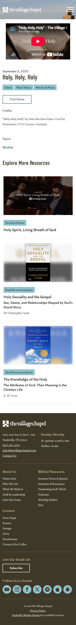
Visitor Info (9, 478)
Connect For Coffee (15, 544)
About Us (9, 471)
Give (40, 505)
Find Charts (17, 99)
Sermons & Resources (51, 484)
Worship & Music (45, 87)
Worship (8, 147)
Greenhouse (10, 539)
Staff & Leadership (14, 494)
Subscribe (16, 568)
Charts (8, 87)
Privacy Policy (38, 610)
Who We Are (10, 484)
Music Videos (23, 87)
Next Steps (9, 518)
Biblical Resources (51, 471)
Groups (7, 528)
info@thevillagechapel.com (19, 450)
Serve (6, 533)
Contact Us (9, 456)
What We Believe (13, 489)
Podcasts (43, 494)
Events (7, 523)
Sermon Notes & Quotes (53, 478)
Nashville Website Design (26, 615)
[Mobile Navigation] (69, 9)
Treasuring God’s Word (52, 489)
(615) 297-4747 (11, 445)
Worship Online (47, 500)
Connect (9, 510)
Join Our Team (12, 500)
